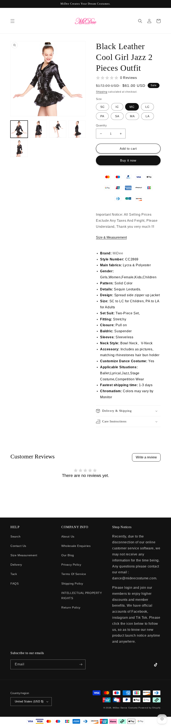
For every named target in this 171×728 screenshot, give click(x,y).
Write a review (146, 457)
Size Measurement (23, 555)
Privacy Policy (71, 564)
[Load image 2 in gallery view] (38, 129)
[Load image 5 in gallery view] (19, 148)
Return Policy (70, 607)
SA (117, 116)
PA (102, 116)
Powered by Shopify (149, 708)
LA (148, 116)
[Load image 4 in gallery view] (77, 129)
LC (147, 106)
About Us (67, 536)
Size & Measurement (111, 237)
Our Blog (67, 555)
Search (15, 536)
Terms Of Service (73, 574)
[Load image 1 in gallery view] (19, 129)
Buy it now (128, 160)
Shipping (101, 91)
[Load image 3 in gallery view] (57, 129)
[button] (12, 21)
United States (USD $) (29, 701)
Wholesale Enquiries (76, 546)
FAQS (14, 583)
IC (117, 106)
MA (132, 116)
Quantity (101, 125)
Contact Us (18, 546)
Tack (13, 574)
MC (132, 106)
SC (102, 106)
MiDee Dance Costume (125, 708)
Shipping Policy (72, 583)
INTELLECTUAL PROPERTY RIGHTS (81, 595)
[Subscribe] (80, 664)
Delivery (16, 564)
